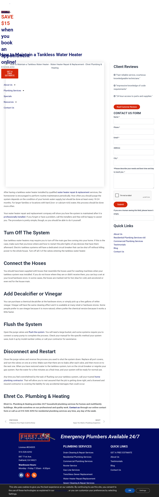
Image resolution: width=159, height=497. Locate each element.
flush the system (36, 332)
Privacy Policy (61, 490)
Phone (117, 127)
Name (116, 117)
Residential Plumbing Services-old (129, 237)
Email (116, 138)
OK (130, 490)
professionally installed (14, 217)
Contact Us (9, 107)
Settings (142, 490)
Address (117, 148)
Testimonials (120, 244)
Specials (8, 96)
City (116, 158)
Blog (116, 248)
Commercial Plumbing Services (128, 241)
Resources (9, 102)
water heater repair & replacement (74, 192)
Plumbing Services (12, 90)
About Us (8, 85)
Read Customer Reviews (127, 107)
